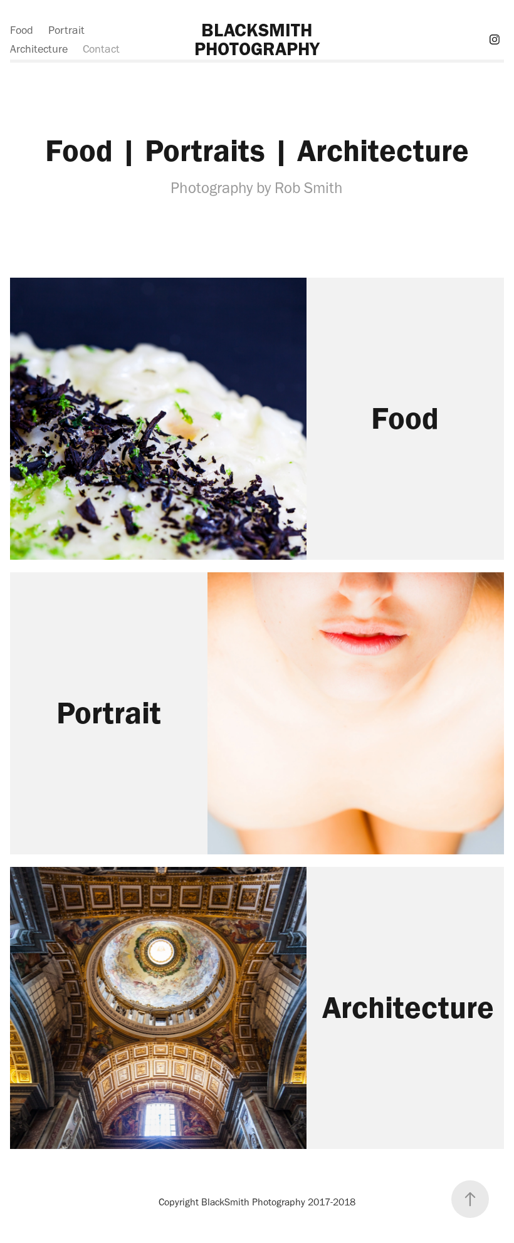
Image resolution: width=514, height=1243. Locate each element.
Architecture (39, 49)
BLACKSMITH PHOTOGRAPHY (257, 39)
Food (21, 30)
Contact (101, 49)
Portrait (66, 30)
